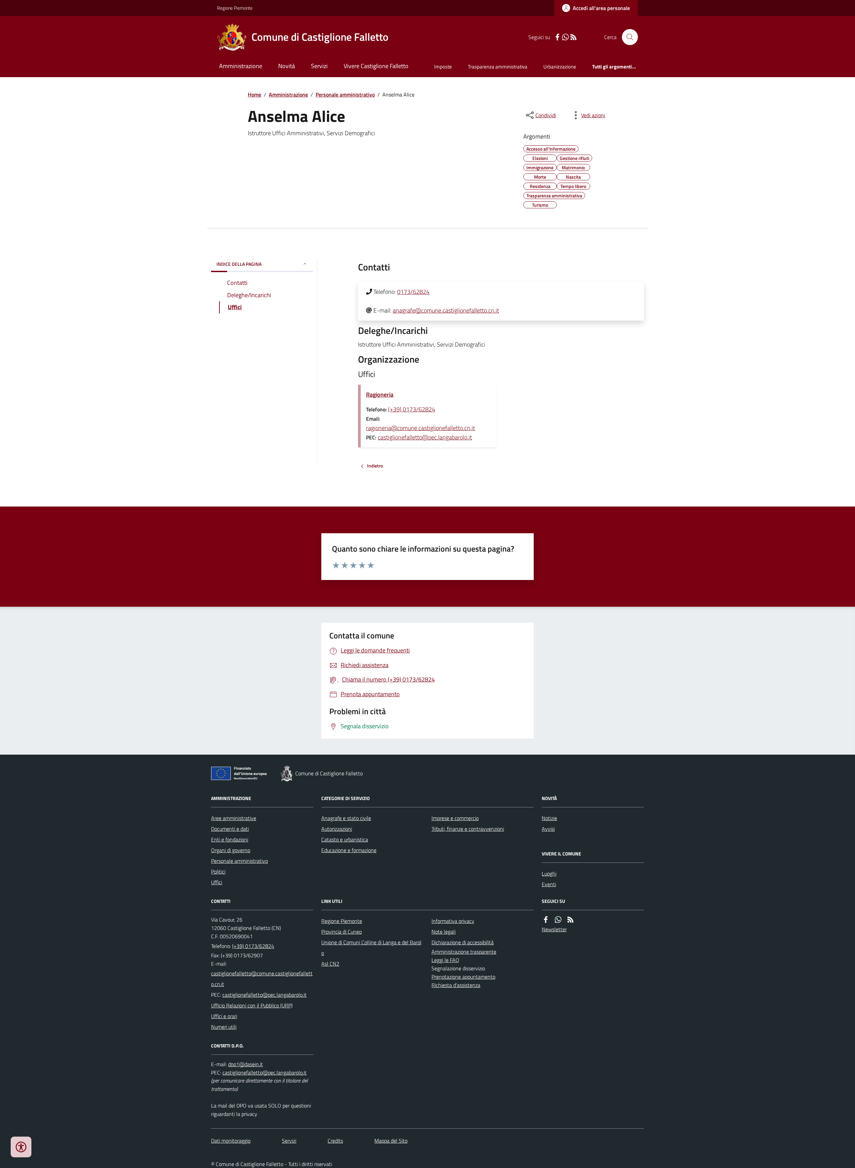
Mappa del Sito (390, 1141)
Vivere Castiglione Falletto (376, 65)
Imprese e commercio (455, 818)
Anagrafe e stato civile (346, 818)
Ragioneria (379, 394)
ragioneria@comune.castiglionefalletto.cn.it (420, 427)
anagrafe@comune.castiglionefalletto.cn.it (446, 310)
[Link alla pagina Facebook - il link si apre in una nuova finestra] (557, 37)
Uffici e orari (224, 1016)
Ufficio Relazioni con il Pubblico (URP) (252, 1005)
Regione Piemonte (234, 7)
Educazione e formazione (348, 850)
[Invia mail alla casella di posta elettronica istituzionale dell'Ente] (262, 978)
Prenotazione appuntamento (463, 977)
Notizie (549, 818)
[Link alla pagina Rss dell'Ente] (570, 920)
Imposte (443, 66)
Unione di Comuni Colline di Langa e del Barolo (371, 947)
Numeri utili (223, 1027)
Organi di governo (230, 850)
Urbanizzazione (559, 66)
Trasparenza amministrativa (497, 66)
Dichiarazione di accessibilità (463, 942)
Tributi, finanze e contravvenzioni (468, 829)
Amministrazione (240, 65)
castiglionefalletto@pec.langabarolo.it (425, 437)
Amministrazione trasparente (464, 952)
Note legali (444, 932)
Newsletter (554, 929)
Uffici (216, 882)
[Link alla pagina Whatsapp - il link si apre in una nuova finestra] (565, 37)
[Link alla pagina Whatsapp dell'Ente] (558, 920)
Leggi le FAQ (445, 960)
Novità (286, 65)
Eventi (549, 884)
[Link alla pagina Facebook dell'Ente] (546, 920)
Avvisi (548, 829)
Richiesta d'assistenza (456, 985)
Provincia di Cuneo (341, 932)
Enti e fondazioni (229, 839)
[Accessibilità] (21, 1147)
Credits (335, 1141)
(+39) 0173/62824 (411, 409)
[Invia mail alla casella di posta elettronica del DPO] (245, 1064)
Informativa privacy (453, 921)
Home (254, 94)
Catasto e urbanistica (344, 839)
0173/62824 (413, 291)
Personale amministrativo (345, 94)
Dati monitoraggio (230, 1141)
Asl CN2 (330, 964)
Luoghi (549, 873)
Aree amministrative (233, 818)
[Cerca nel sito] (627, 37)
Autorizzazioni (336, 829)
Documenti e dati (230, 829)
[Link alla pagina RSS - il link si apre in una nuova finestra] (573, 37)
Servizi (319, 65)
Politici (218, 871)
